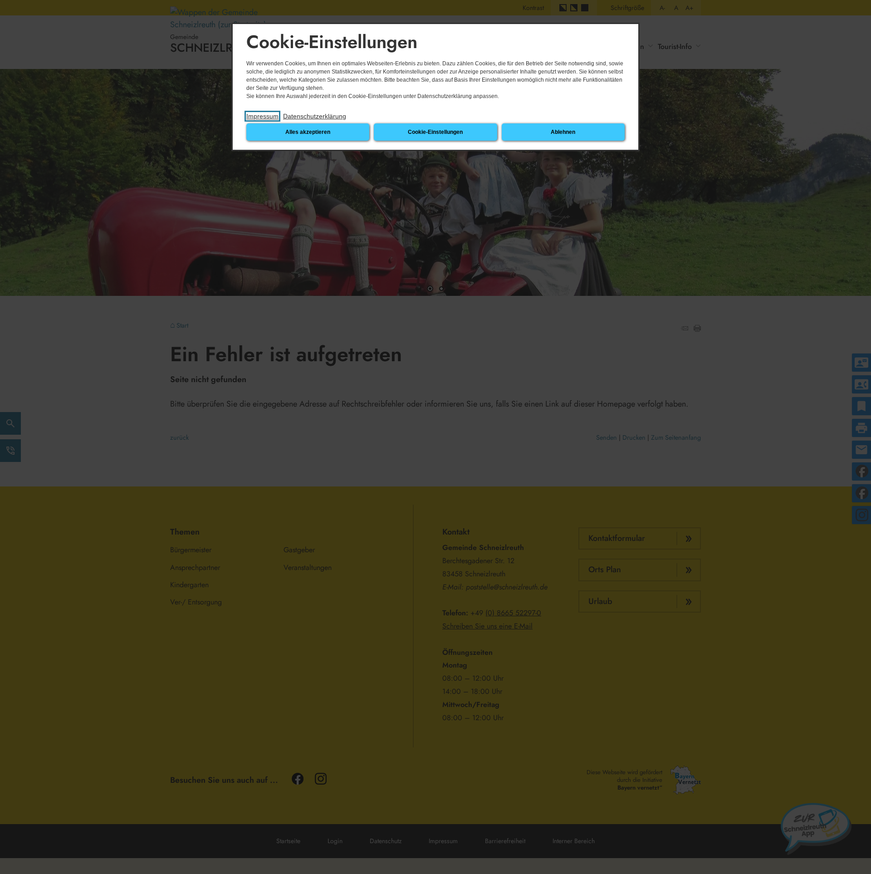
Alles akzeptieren (307, 132)
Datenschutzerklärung (314, 116)
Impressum (262, 116)
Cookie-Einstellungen (435, 132)
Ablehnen (563, 132)
